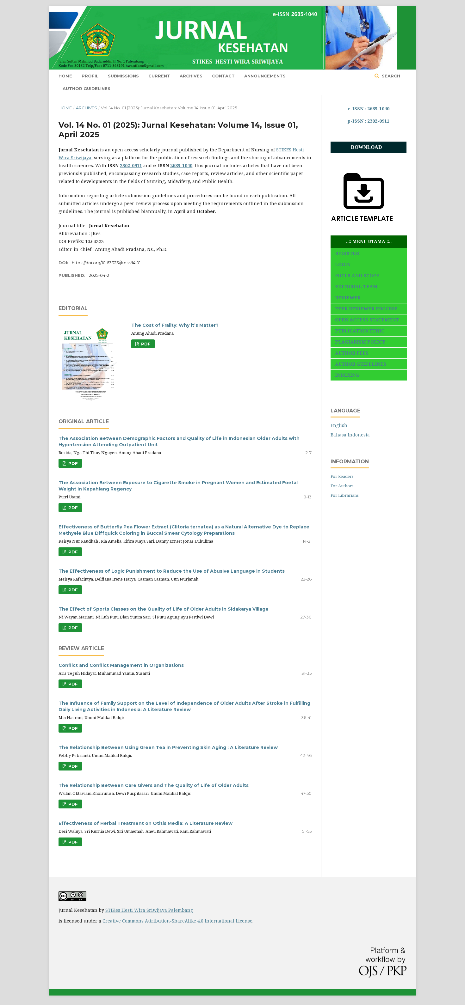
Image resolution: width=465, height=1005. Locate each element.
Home (65, 75)
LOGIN (342, 264)
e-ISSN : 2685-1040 (368, 109)
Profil (90, 75)
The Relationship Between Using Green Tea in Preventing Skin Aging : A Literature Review (168, 747)
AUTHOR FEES (352, 353)
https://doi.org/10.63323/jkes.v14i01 (106, 262)
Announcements (265, 75)
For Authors (342, 486)
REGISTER (347, 253)
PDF (145, 343)
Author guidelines (86, 88)
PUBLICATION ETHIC (359, 331)
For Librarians (345, 495)
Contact (223, 75)
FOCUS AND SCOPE (357, 275)
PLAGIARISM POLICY (360, 342)
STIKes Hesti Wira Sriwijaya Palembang (149, 910)
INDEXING (347, 375)
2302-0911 (131, 165)
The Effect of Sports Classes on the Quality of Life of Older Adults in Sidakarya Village (164, 609)
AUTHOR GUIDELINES (360, 364)
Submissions (123, 75)
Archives (191, 75)
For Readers (342, 476)
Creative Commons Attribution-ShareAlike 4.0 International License (177, 921)
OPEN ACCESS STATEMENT (367, 320)
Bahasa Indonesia (350, 435)
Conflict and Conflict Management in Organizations (121, 665)
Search (390, 75)
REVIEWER (348, 298)
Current (159, 75)
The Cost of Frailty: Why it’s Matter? (175, 325)
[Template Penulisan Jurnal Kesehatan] (362, 227)
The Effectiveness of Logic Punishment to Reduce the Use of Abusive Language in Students (172, 571)
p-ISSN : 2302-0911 (368, 121)
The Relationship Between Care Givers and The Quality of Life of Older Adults (154, 785)
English (339, 425)
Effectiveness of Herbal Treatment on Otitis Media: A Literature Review (145, 823)
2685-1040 (181, 165)
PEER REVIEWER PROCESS (366, 309)
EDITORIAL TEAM (356, 286)
